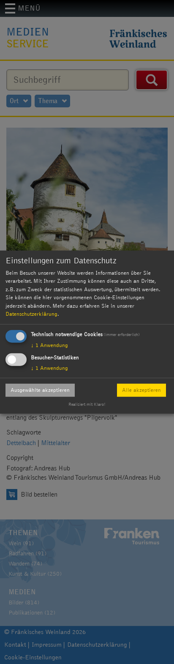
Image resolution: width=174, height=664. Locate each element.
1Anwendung (49, 345)
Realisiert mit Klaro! (87, 404)
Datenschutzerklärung (31, 314)
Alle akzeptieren (141, 390)
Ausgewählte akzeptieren (40, 390)
